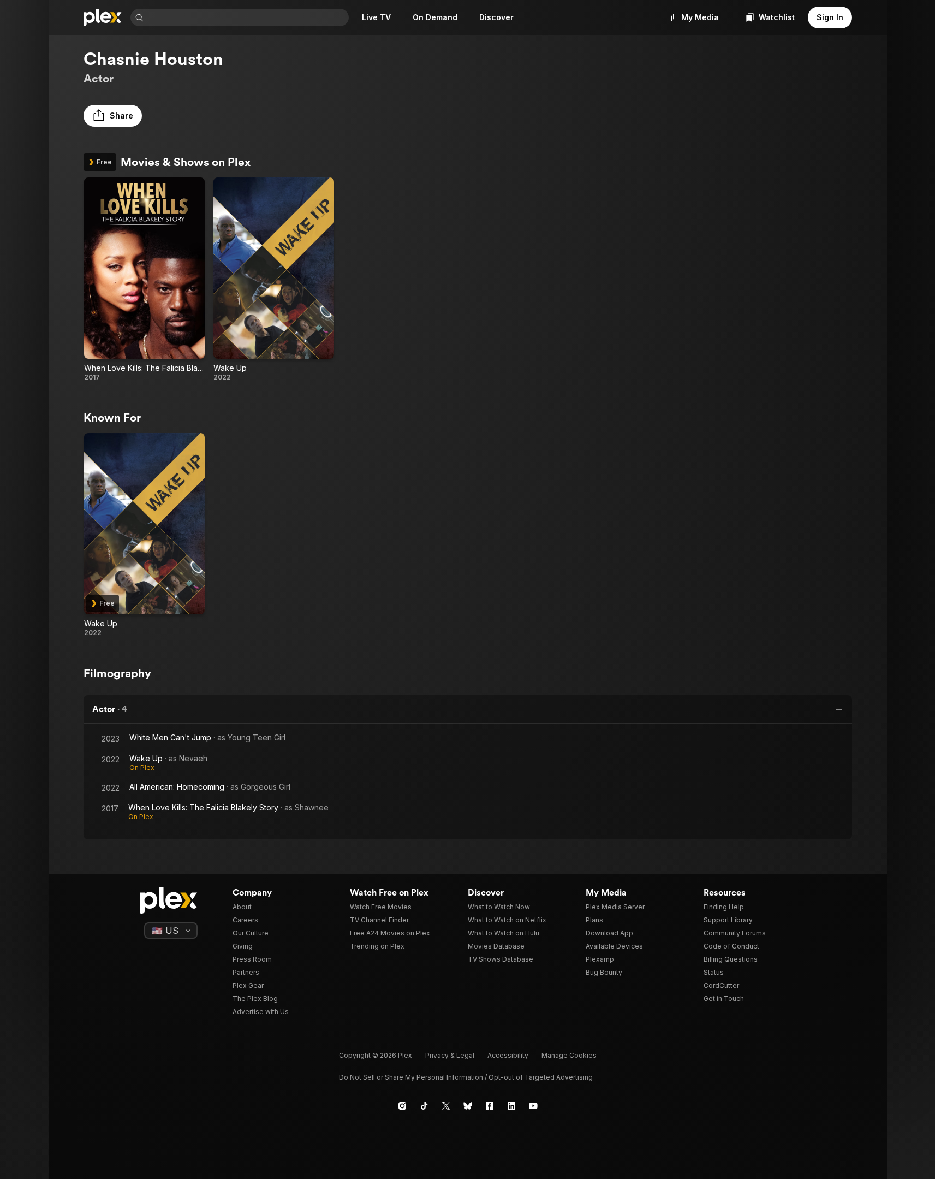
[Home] (103, 17)
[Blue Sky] (468, 1106)
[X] (446, 1106)
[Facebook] (490, 1106)
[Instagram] (402, 1106)
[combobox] (247, 17)
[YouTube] (533, 1106)
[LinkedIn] (511, 1106)
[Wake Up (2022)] (273, 279)
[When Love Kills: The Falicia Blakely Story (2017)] (144, 279)
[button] (113, 116)
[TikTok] (424, 1106)
